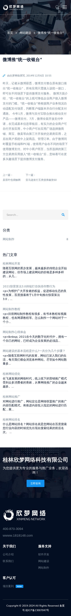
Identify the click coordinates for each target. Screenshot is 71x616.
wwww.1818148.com (18, 535)
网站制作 (43, 567)
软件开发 (43, 554)
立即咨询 (35, 483)
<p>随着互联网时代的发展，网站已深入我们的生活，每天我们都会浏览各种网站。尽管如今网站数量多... (35, 359)
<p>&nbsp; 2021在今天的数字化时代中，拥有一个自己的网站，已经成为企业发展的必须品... (35, 338)
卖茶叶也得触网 (12, 179)
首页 (10, 32)
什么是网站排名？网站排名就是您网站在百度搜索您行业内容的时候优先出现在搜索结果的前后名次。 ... (35, 428)
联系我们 (8, 561)
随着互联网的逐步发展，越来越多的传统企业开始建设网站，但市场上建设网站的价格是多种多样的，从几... (35, 272)
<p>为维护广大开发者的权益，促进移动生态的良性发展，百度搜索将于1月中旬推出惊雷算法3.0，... (34, 295)
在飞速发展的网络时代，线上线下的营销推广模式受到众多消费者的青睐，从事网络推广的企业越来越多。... (35, 382)
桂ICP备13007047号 (37, 610)
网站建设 (25, 32)
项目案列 (12, 586)
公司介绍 (8, 554)
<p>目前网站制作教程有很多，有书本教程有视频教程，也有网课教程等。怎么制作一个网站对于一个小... (35, 318)
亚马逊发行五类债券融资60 (41, 179)
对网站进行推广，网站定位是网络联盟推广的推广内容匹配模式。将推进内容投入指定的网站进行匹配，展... (35, 405)
